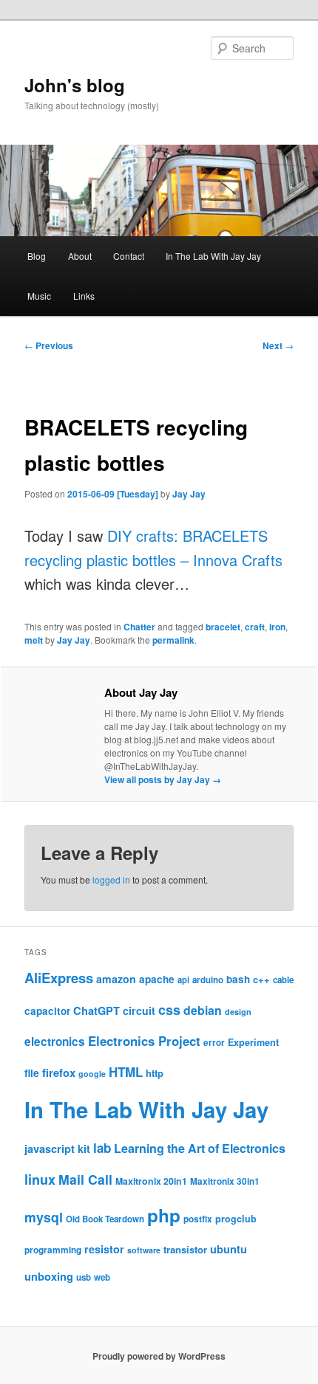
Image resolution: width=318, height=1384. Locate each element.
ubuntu (228, 1249)
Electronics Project (144, 1041)
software (143, 1250)
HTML (126, 1072)
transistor (185, 1249)
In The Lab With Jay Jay (213, 255)
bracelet (223, 626)
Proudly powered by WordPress (159, 1356)
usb (83, 1277)
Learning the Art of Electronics (199, 1148)
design (238, 1011)
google (92, 1073)
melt (33, 640)
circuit (139, 1010)
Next (278, 345)
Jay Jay (189, 493)
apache (157, 979)
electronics (54, 1041)
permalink (173, 640)
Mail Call (85, 1179)
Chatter (139, 626)
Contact (128, 255)
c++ (261, 979)
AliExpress (58, 978)
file (31, 1072)
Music (39, 295)
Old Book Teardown (105, 1219)
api (183, 979)
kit (84, 1148)
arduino (207, 980)
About (80, 255)
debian (202, 1010)
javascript (49, 1148)
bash (238, 979)
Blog (36, 255)
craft (255, 626)
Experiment (253, 1042)
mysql (43, 1217)
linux (39, 1179)
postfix (197, 1219)
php (163, 1215)
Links (84, 295)
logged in (111, 879)
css (169, 1009)
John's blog (74, 84)
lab (102, 1148)
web (102, 1277)
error (214, 1042)
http (154, 1073)
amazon (116, 978)
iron (277, 626)
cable (283, 980)
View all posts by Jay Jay (162, 779)
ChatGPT (96, 1010)
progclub (236, 1218)
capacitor (47, 1011)
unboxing (48, 1276)
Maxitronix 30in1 (225, 1181)
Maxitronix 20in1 (151, 1181)
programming (52, 1250)
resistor (104, 1249)
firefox (58, 1072)
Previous (48, 345)
